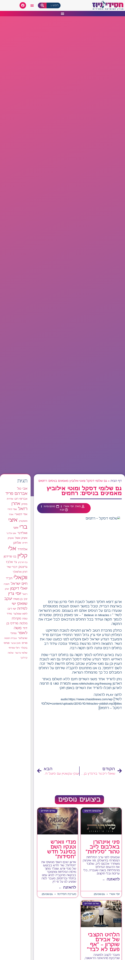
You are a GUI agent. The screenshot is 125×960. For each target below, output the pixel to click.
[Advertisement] (79, 738)
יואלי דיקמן (18, 589)
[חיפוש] (42, 5)
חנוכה (6, 584)
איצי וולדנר (11, 533)
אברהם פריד (16, 493)
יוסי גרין (14, 593)
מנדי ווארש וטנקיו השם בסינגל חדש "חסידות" (61, 849)
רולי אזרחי (14, 648)
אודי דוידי (12, 509)
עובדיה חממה (10, 638)
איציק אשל (21, 538)
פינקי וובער (16, 643)
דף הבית (116, 481)
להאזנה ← (111, 879)
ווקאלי (20, 578)
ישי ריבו (12, 608)
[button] (32, 5)
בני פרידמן (10, 556)
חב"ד (9, 578)
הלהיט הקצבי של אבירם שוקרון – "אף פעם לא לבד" (103, 942)
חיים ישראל (19, 584)
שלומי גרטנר (21, 653)
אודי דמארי (21, 514)
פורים (24, 643)
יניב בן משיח (20, 599)
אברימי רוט (20, 498)
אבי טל (22, 488)
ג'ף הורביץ (22, 562)
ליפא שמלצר (20, 614)
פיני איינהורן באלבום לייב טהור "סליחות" (103, 847)
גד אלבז (11, 562)
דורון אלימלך (20, 571)
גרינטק (23, 567)
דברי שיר (12, 567)
